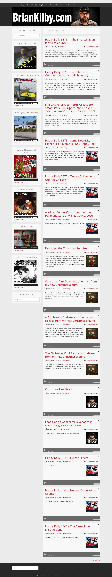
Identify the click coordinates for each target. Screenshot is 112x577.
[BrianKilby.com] (56, 25)
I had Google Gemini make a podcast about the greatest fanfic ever (68, 423)
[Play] (45, 64)
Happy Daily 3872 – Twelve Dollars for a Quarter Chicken (70, 177)
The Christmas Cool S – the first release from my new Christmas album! (70, 354)
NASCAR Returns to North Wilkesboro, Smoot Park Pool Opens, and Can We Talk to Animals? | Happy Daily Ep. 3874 (70, 108)
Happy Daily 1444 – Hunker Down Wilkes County (71, 492)
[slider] (97, 65)
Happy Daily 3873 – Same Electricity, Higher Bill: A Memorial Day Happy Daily (70, 142)
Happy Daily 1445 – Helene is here (66, 458)
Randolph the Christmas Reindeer (66, 248)
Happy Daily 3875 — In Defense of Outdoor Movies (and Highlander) (66, 73)
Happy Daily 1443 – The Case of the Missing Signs (67, 527)
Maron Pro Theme (49, 575)
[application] (71, 64)
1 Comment (94, 219)
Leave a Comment (92, 47)
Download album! (19, 105)
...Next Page (96, 560)
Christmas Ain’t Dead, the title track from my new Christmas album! (71, 283)
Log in (75, 575)
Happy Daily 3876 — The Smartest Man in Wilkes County (70, 41)
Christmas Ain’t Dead (58, 389)
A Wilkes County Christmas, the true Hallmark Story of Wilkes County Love (69, 213)
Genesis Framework (61, 575)
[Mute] (93, 65)
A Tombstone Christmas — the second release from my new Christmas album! (70, 319)
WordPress (70, 575)
